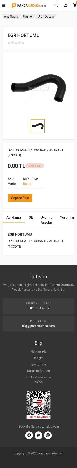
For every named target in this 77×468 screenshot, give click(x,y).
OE (31, 217)
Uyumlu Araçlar (46, 220)
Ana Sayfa (11, 16)
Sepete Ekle (20, 198)
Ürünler (28, 16)
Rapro (27, 184)
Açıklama (13, 217)
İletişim (38, 358)
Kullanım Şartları (38, 371)
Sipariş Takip (38, 364)
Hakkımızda (39, 351)
